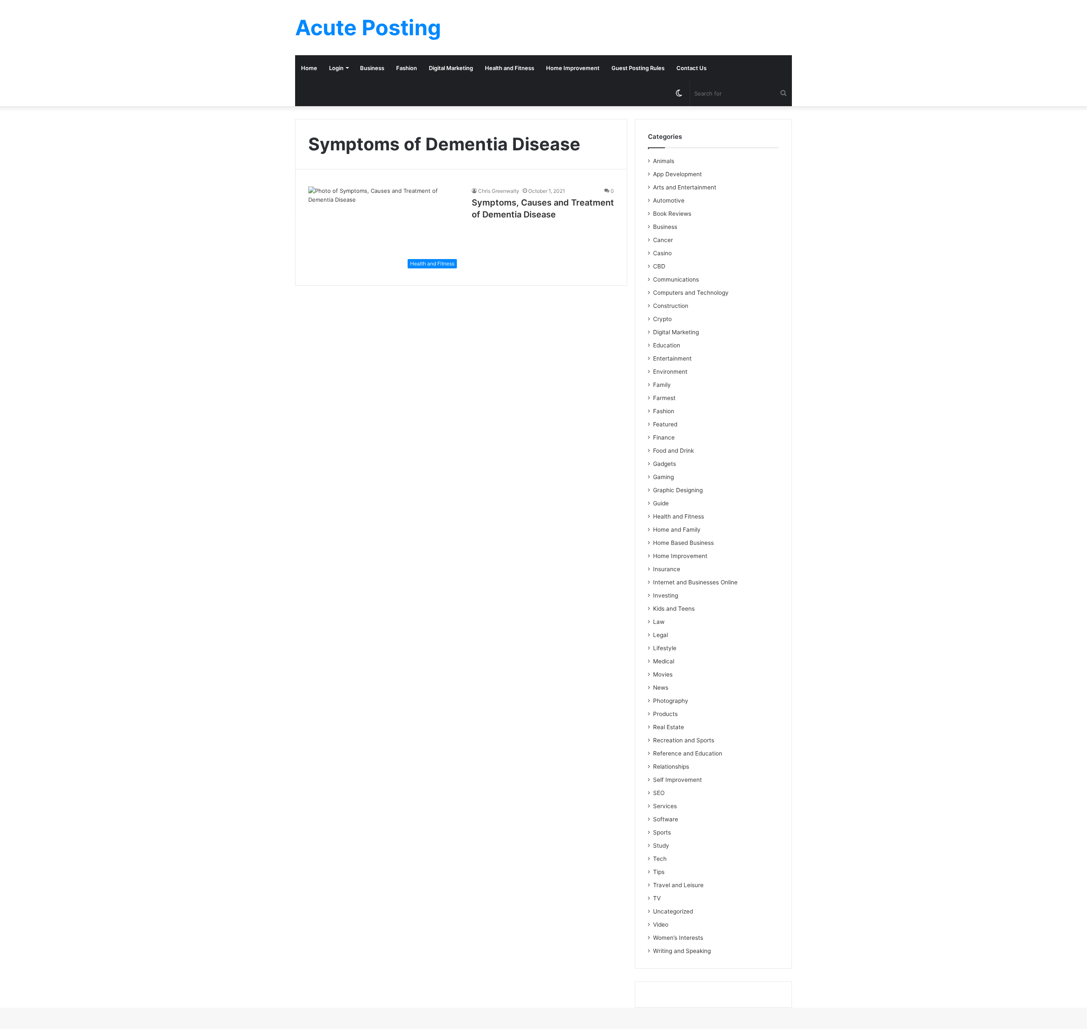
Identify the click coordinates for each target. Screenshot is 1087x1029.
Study (661, 845)
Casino (662, 253)
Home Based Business (683, 542)
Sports (662, 832)
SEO (659, 792)
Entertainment (672, 358)
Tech (660, 858)
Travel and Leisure (678, 885)
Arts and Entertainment (684, 187)
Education (666, 345)
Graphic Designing (678, 490)
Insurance (666, 569)
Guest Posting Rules (638, 68)
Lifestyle (664, 648)
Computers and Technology (691, 292)
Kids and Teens (674, 608)
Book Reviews (672, 213)
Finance (664, 437)
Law (659, 621)
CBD (659, 266)
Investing (665, 595)
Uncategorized (673, 911)
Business (372, 68)
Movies (663, 674)
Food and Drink (673, 450)
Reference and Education (687, 753)
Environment (670, 371)
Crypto (662, 319)
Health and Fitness (509, 68)
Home (309, 68)
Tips (659, 871)
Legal (660, 634)
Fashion (406, 68)
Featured (665, 424)
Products (665, 713)
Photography (670, 700)
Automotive (668, 200)
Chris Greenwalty (498, 191)
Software (665, 819)
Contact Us (691, 68)
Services (665, 806)
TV (657, 898)
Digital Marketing (451, 68)
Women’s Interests (678, 937)
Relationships (671, 766)
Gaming (663, 477)
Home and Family (677, 529)
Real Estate (668, 727)
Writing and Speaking (682, 950)
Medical (663, 661)
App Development (677, 174)
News (660, 687)
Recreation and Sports (683, 740)
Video (660, 924)
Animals (663, 161)
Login (336, 68)
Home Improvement (573, 68)
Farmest (664, 398)
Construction (670, 305)
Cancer (663, 240)
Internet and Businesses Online (695, 582)
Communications (676, 279)
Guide (661, 503)
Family (662, 384)
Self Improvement (677, 779)
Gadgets (664, 463)
